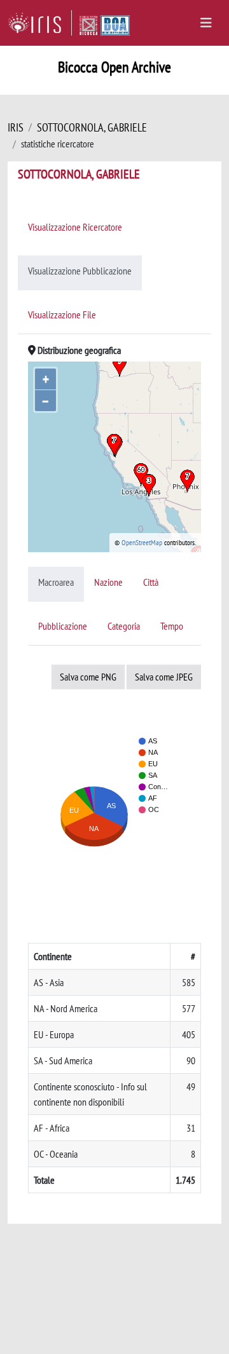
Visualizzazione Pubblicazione (80, 270)
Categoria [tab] (124, 625)
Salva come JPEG (164, 676)
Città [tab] (150, 582)
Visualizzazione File (62, 314)
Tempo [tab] (171, 625)
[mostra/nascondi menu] (206, 23)
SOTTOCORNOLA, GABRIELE (92, 127)
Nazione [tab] (108, 582)
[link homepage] (40, 23)
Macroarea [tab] (56, 582)
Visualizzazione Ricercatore (75, 226)
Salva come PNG (88, 676)
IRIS (16, 127)
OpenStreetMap (141, 542)
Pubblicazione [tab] (62, 625)
